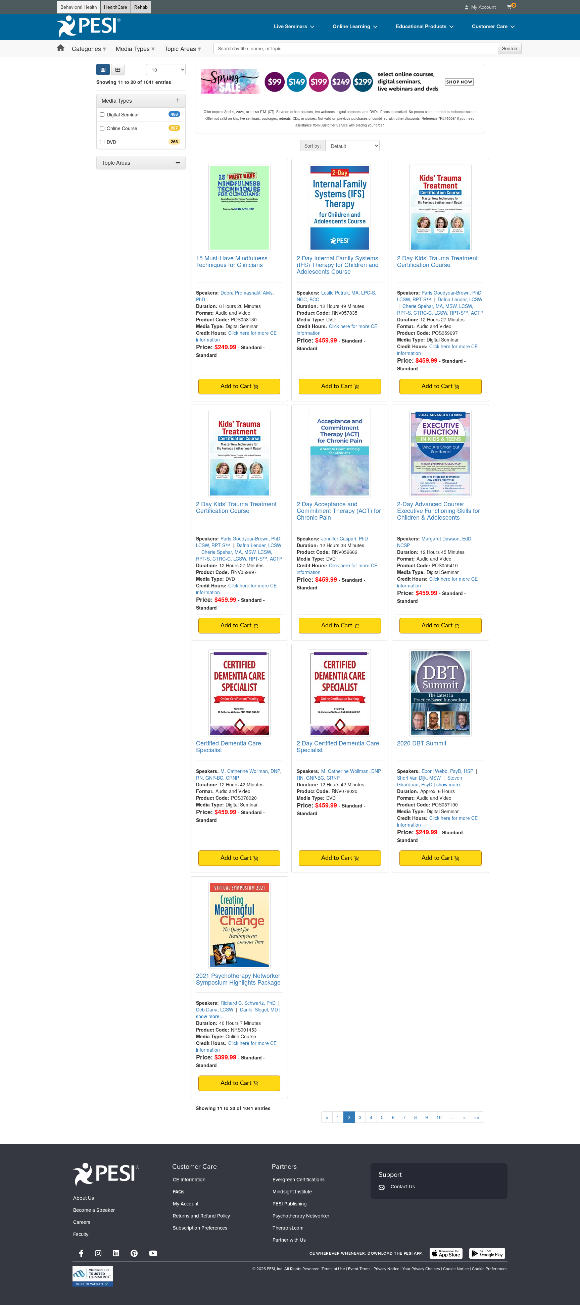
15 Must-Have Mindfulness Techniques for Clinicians (232, 261)
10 (439, 1117)
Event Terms (359, 1269)
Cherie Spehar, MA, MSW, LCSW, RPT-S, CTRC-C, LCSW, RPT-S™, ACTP (440, 309)
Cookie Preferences (490, 1269)
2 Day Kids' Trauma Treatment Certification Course (437, 261)
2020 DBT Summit (421, 742)
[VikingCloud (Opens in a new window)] (92, 1276)
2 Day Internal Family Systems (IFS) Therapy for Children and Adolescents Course (338, 264)
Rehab (141, 7)
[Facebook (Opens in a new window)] (81, 1253)
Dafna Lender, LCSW (460, 299)
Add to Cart (237, 386)
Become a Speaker (94, 1210)
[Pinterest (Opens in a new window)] (134, 1253)
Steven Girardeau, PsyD (429, 781)
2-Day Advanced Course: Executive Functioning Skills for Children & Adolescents (438, 510)
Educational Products (421, 26)
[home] (88, 26)
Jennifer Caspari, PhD (344, 538)
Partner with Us (289, 1240)
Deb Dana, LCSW (214, 1009)
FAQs (178, 1191)
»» (477, 1117)
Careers (81, 1222)
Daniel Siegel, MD (259, 1009)
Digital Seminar (135, 114)
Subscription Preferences (200, 1228)
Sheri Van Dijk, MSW (419, 777)
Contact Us (403, 1186)
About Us (83, 1198)
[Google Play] (487, 1253)
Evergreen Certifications (299, 1179)
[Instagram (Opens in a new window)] (98, 1253)
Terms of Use (333, 1269)
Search (509, 48)
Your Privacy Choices (421, 1269)
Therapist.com (288, 1228)
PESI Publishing (290, 1203)
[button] (118, 69)
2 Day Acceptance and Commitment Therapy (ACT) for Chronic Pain (339, 510)
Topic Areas (180, 48)
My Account (185, 1203)
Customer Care (490, 26)
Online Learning (351, 26)
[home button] (60, 48)
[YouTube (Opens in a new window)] (153, 1253)
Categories (86, 48)
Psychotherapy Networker (301, 1215)
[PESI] (106, 1174)
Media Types (133, 48)
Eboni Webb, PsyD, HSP (447, 771)
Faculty (80, 1234)
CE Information (189, 1179)
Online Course (134, 128)
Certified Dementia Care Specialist (228, 746)
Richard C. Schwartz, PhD (248, 1002)
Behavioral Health (78, 7)
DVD (123, 142)
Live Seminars (290, 26)
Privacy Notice (386, 1269)
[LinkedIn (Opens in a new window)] (116, 1253)
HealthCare (115, 7)
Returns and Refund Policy (201, 1215)
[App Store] (446, 1253)
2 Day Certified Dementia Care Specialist (338, 746)
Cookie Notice (456, 1269)
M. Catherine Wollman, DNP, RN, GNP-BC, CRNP (238, 774)
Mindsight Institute (292, 1191)
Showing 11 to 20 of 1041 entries (133, 82)
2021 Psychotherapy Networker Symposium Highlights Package (238, 978)
